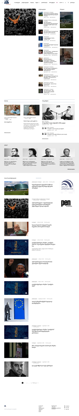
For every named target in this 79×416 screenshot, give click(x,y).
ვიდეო (40, 410)
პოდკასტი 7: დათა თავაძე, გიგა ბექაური (55, 128)
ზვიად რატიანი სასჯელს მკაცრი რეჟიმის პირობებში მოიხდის (66, 60)
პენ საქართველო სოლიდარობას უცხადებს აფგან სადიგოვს (51, 32)
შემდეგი (34, 383)
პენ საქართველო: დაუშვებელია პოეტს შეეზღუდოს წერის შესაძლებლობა (50, 69)
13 (31, 383)
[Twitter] (63, 2)
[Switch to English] (56, 2)
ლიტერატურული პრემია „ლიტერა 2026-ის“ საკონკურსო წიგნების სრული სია (43, 244)
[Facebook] (60, 2)
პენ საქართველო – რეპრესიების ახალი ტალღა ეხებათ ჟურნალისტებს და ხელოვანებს (51, 52)
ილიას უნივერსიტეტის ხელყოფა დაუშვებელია (51, 45)
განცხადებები (46, 12)
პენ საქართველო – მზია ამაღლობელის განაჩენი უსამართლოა (49, 91)
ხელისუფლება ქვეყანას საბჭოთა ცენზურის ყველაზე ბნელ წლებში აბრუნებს (51, 14)
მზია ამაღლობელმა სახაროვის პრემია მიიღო (44, 346)
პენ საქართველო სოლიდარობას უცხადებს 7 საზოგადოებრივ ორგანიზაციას (51, 77)
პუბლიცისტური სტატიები (11, 117)
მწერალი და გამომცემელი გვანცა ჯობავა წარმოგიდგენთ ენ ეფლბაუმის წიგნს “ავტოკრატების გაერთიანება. (30, 163)
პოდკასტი (47, 121)
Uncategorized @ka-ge (65, 35)
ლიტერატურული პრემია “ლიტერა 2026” (49, 38)
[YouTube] (61, 2)
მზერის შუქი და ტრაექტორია (30, 121)
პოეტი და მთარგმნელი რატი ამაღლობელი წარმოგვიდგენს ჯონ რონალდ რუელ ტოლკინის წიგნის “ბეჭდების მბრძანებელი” (67, 163)
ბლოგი (5, 117)
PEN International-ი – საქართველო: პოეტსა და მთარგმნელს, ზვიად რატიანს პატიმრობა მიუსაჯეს (50, 61)
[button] (2, 2)
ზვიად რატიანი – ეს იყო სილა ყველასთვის (50, 84)
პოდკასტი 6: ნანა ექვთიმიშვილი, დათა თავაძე (57, 134)
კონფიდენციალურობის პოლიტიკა (56, 408)
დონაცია (72, 2)
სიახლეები (51, 12)
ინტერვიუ (40, 409)
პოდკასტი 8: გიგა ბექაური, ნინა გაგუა (53, 123)
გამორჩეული (34, 325)
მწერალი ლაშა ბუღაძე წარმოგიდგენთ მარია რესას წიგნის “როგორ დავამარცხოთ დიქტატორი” (48, 163)
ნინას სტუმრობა (8, 122)
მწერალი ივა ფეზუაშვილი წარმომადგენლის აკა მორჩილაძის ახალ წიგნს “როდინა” (10, 163)
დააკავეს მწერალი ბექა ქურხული (42, 365)
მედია (43, 121)
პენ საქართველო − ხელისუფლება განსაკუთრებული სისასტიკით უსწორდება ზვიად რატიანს (51, 24)
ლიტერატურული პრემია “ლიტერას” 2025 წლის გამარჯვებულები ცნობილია (43, 331)
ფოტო (40, 411)
